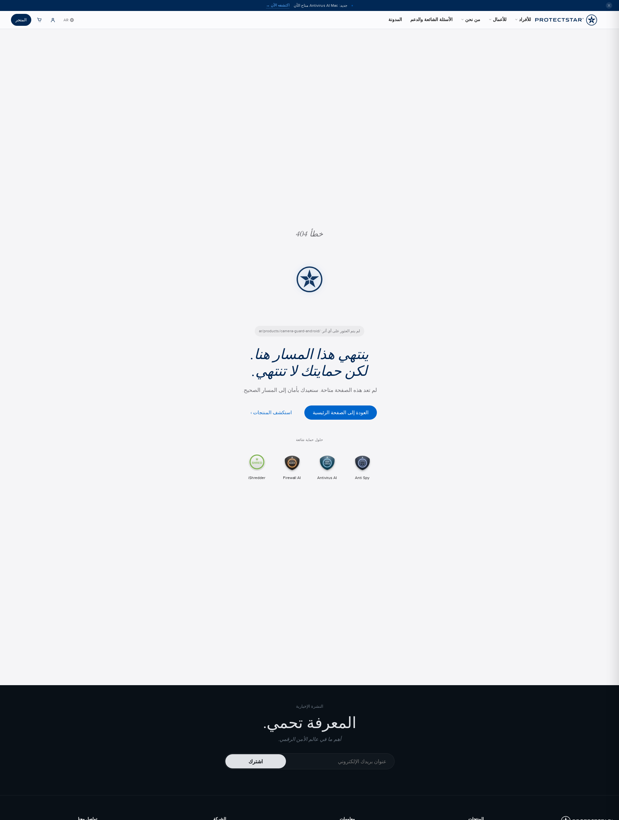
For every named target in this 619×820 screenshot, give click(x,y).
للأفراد (525, 19)
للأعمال (499, 19)
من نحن (472, 19)
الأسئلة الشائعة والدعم (431, 19)
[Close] (609, 5)
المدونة (395, 19)
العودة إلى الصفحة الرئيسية (340, 412)
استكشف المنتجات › (271, 412)
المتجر (21, 19)
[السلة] (39, 20)
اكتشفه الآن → (278, 5)
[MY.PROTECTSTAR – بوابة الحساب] (52, 20)
